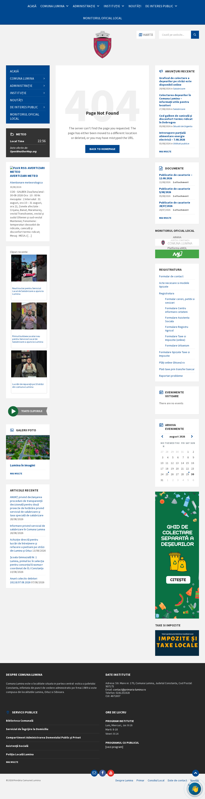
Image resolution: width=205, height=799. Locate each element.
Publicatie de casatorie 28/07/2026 (174, 204)
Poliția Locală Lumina (20, 754)
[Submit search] (195, 35)
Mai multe (16, 473)
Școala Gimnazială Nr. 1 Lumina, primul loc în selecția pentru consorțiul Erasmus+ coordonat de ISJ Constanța (27, 562)
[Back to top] (195, 773)
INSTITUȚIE (112, 6)
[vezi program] (114, 747)
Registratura (166, 293)
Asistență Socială (17, 746)
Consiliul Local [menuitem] (156, 780)
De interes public (159, 6)
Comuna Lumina (52, 6)
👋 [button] (195, 789)
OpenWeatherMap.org (23, 151)
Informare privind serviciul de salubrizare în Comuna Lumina (27, 527)
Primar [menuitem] (140, 780)
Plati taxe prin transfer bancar (177, 369)
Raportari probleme (171, 376)
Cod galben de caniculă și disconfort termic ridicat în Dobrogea (176, 119)
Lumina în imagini (22, 465)
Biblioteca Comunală (19, 720)
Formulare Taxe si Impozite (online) (175, 338)
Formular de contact (171, 276)
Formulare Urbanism (177, 345)
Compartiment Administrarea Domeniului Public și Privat (43, 737)
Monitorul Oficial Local (102, 18)
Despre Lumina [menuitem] (124, 780)
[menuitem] (28, 71)
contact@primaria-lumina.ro (129, 689)
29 (187, 474)
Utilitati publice (181, 143)
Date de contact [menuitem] (177, 780)
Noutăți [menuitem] (194, 780)
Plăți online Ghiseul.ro (172, 362)
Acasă (32, 6)
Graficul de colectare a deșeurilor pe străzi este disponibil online (175, 81)
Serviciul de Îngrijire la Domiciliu (27, 729)
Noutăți (135, 6)
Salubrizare (179, 88)
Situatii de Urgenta (182, 126)
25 (167, 474)
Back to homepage (102, 149)
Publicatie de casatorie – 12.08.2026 (175, 176)
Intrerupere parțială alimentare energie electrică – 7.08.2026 (172, 136)
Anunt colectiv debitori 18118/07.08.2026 (23, 580)
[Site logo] (102, 58)
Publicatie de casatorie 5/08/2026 (174, 190)
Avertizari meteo (24, 176)
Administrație (84, 6)
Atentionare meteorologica (26, 182)
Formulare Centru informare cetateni (176, 310)
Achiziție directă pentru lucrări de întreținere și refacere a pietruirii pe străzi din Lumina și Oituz (27, 545)
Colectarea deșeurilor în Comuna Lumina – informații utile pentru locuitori (175, 100)
